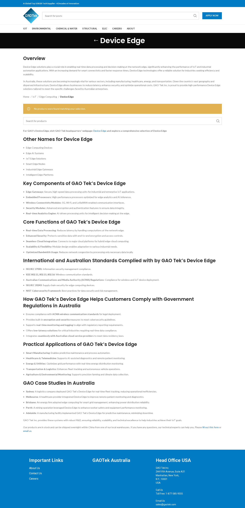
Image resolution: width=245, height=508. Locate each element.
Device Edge (99, 130)
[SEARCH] (195, 16)
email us (27, 430)
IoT (34, 96)
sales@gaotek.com (166, 504)
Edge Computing (49, 96)
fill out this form (210, 427)
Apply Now (212, 15)
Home (26, 96)
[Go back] (96, 40)
